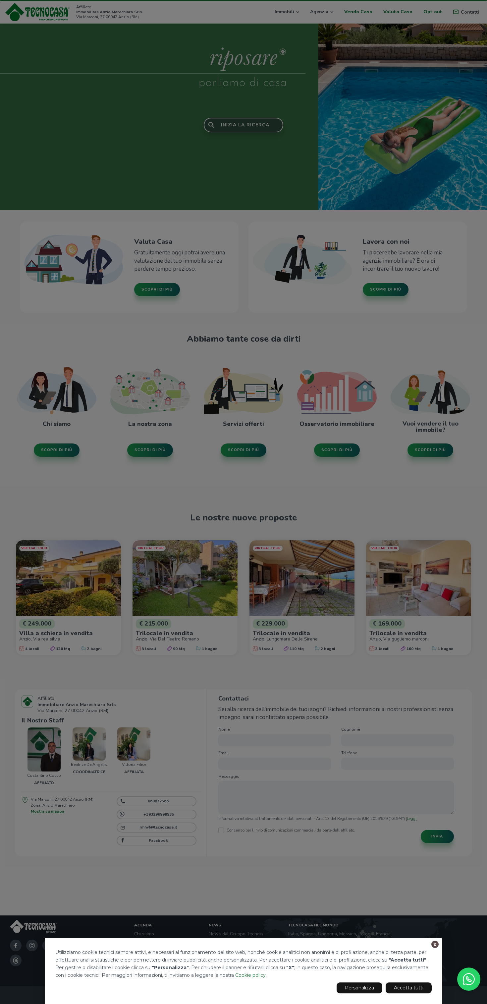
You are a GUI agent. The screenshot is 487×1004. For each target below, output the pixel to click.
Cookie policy (250, 975)
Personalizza (359, 988)
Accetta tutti (408, 988)
